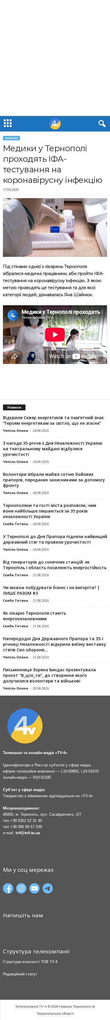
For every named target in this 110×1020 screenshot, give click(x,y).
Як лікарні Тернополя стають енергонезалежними (34, 615)
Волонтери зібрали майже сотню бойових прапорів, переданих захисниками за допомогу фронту (54, 479)
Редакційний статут (20, 974)
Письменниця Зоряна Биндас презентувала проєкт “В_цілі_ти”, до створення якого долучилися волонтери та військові (49, 675)
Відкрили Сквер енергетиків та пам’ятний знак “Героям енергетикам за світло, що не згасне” (53, 420)
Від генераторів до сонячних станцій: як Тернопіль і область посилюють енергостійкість (54, 564)
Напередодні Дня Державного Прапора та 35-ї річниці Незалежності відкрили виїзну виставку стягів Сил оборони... (54, 644)
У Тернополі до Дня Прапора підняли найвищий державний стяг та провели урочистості (55, 539)
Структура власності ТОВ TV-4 (30, 962)
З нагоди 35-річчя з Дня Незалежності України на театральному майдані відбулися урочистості (52, 448)
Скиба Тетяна (15, 524)
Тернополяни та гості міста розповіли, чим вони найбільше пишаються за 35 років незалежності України (49, 511)
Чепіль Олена (15, 430)
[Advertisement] (55, 58)
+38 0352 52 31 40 (26, 820)
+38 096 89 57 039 (26, 827)
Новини (11, 138)
